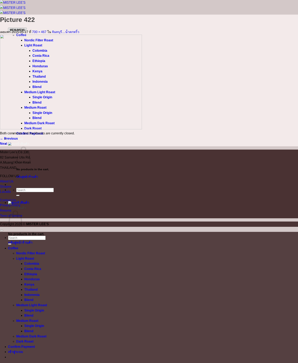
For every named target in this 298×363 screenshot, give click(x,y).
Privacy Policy (10, 205)
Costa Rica (32, 269)
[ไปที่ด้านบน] (1, 230)
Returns (5, 210)
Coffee (13, 248)
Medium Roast (27, 320)
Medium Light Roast (31, 305)
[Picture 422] (71, 128)
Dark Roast (24, 341)
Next (5, 143)
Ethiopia (30, 274)
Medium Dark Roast (31, 336)
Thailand (31, 289)
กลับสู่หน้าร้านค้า (27, 176)
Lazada (5, 191)
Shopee (5, 186)
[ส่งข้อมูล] (17, 195)
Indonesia (32, 295)
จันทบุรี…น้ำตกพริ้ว (65, 32)
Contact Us (8, 200)
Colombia (31, 263)
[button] (18, 144)
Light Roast (25, 258)
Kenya (29, 284)
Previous (9, 138)
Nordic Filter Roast (30, 253)
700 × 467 (39, 32)
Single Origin (34, 310)
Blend (28, 300)
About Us (6, 181)
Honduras (32, 279)
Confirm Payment (21, 346)
